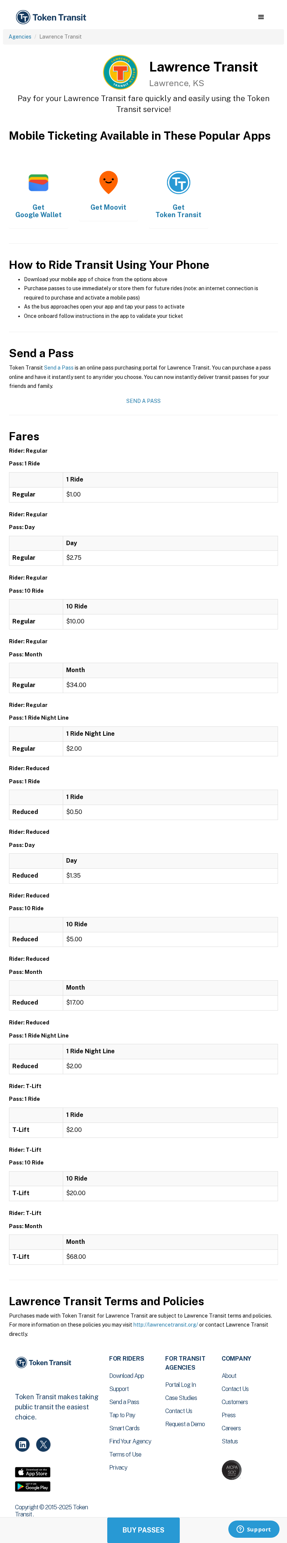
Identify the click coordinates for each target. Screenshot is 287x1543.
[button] (261, 17)
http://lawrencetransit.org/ (165, 1325)
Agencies (20, 37)
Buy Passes (143, 1530)
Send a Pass (59, 368)
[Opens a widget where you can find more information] (254, 1530)
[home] (52, 17)
